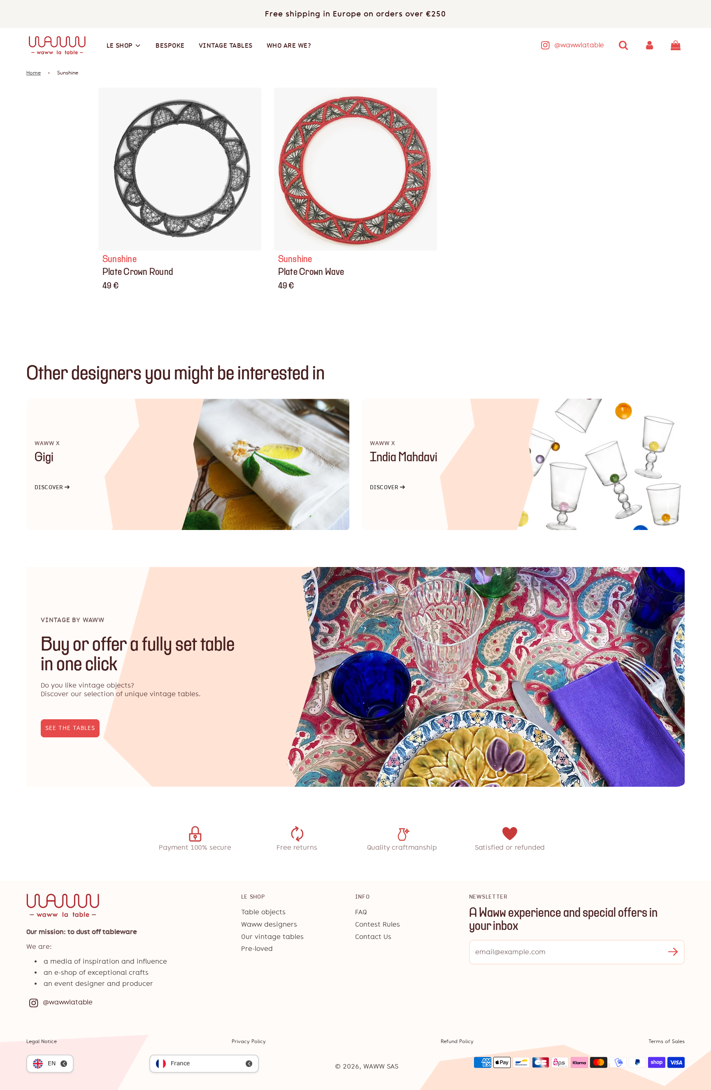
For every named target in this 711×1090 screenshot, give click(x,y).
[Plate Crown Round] (180, 169)
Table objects (263, 912)
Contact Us (373, 937)
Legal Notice (41, 1041)
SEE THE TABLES (70, 728)
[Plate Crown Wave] (355, 169)
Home (33, 73)
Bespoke (170, 45)
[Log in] (650, 45)
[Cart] (676, 45)
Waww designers (269, 924)
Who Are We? (289, 45)
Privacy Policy (249, 1041)
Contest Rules (377, 924)
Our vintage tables (272, 937)
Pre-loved (257, 949)
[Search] (623, 45)
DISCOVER (52, 487)
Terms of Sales (666, 1041)
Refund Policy (457, 1041)
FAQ (361, 912)
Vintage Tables (226, 45)
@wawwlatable (579, 45)
